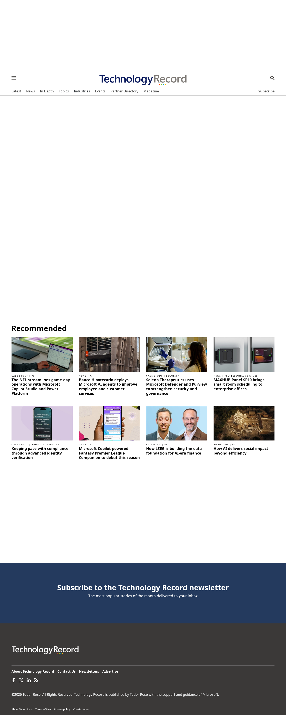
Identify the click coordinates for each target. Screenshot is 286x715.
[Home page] (143, 78)
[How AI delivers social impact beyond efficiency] (244, 423)
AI (33, 375)
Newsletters (89, 671)
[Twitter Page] (21, 679)
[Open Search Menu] (272, 78)
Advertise (110, 671)
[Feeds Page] (36, 679)
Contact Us (66, 671)
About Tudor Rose (22, 709)
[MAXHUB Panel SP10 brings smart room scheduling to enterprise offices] (244, 354)
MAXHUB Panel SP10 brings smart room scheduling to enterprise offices (239, 384)
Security (172, 375)
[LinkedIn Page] (29, 679)
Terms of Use (43, 709)
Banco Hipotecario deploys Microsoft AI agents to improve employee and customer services (108, 387)
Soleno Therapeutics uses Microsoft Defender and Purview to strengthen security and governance (176, 387)
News (82, 375)
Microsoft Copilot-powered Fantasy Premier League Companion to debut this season (109, 453)
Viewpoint (221, 444)
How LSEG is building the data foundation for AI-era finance (174, 450)
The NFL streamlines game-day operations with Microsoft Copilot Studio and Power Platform (41, 387)
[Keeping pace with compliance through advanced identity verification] (42, 423)
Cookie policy (81, 709)
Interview (153, 444)
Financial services (46, 444)
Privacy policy (62, 709)
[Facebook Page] (14, 679)
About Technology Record (33, 671)
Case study (20, 375)
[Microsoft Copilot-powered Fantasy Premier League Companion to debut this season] (109, 423)
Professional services (241, 375)
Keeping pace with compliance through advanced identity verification (40, 453)
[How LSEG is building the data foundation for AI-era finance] (176, 423)
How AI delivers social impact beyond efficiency (241, 450)
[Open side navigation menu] (14, 78)
